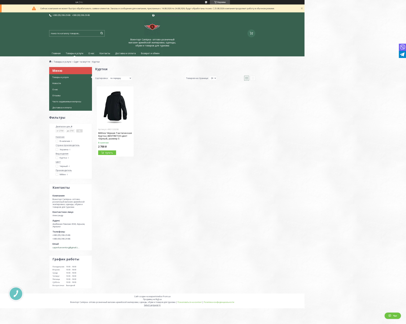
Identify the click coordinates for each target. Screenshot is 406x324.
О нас (91, 53)
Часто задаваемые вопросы (66, 101)
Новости (56, 83)
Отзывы (56, 95)
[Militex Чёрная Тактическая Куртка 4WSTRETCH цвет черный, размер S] (115, 106)
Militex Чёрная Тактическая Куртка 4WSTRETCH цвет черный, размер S (115, 136)
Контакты (104, 53)
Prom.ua (166, 296)
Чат (395, 315)
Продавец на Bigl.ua (152, 299)
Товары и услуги (74, 53)
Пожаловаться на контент (189, 302)
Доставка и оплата (125, 53)
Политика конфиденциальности (219, 302)
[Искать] (101, 33)
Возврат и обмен (150, 53)
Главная (56, 53)
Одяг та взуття (82, 61)
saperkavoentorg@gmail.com (66, 247)
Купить (109, 152)
